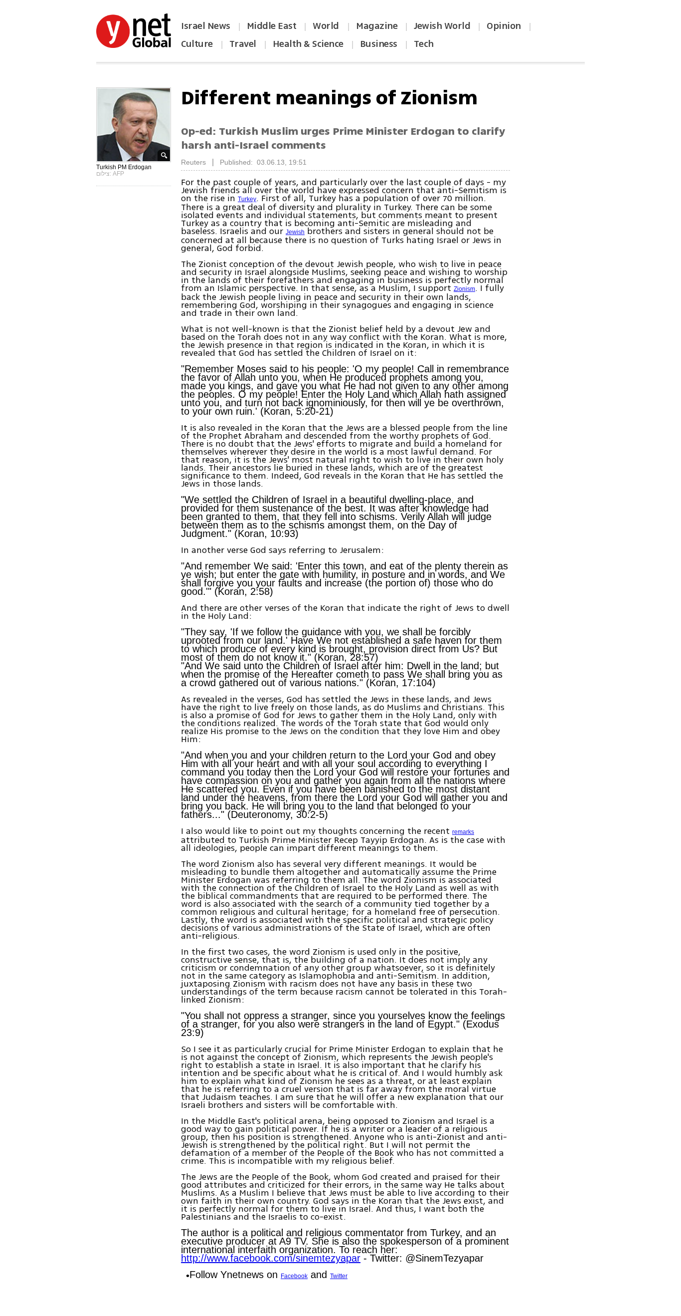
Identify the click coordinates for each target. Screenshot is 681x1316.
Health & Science (308, 44)
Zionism (464, 288)
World (327, 26)
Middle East (272, 26)
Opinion (504, 26)
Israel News (205, 26)
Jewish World (442, 26)
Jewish (295, 232)
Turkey (247, 199)
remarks (463, 831)
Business (378, 44)
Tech (424, 44)
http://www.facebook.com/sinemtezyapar (270, 1258)
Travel (242, 44)
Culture (197, 44)
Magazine (376, 26)
